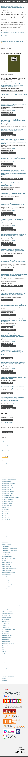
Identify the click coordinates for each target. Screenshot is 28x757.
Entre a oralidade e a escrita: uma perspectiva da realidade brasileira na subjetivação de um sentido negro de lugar (13, 236)
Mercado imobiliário (6, 603)
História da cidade (6, 564)
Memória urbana (5, 601)
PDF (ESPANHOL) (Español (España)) (12, 90)
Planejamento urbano (6, 639)
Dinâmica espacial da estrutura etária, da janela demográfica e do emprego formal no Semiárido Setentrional (13, 320)
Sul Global (4, 666)
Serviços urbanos (5, 662)
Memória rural (5, 599)
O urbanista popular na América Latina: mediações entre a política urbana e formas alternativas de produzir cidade (12, 85)
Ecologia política (5, 509)
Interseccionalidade (6, 586)
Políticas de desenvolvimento (8, 643)
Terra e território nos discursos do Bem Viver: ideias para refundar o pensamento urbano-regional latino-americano (12, 221)
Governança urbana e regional (8, 558)
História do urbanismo (6, 570)
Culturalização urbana (6, 481)
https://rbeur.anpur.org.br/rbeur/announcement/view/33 (13, 32)
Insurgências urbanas (6, 582)
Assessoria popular (6, 469)
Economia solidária (6, 519)
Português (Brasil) (6, 443)
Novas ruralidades (6, 621)
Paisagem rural (5, 625)
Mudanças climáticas (6, 617)
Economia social (5, 517)
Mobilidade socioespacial (7, 613)
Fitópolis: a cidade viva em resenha (10, 416)
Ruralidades (4, 653)
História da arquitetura (7, 562)
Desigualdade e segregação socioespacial (10, 497)
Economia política (6, 511)
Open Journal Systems (7, 450)
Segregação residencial (6, 657)
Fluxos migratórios (6, 552)
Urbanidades (4, 678)
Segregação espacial (6, 655)
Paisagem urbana (5, 627)
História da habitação (6, 566)
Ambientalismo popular (7, 465)
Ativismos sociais (5, 473)
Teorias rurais (5, 670)
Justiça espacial (5, 591)
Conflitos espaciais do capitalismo (9, 479)
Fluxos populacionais (6, 554)
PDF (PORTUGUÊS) (7, 112)
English (13, 110)
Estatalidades (5, 542)
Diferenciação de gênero (7, 503)
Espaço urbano (5, 538)
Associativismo (5, 471)
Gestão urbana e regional (7, 556)
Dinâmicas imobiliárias (7, 505)
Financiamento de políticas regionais (9, 548)
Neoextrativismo (5, 619)
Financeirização (5, 546)
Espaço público (5, 534)
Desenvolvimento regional (7, 487)
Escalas (3, 523)
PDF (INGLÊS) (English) (9, 114)
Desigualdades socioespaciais (8, 495)
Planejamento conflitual (7, 635)
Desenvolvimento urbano (7, 493)
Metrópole (4, 607)
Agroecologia (5, 463)
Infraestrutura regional (7, 574)
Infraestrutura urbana (6, 576)
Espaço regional (5, 536)
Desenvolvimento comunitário (8, 483)
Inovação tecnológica (6, 580)
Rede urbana (4, 651)
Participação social (6, 631)
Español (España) (6, 445)
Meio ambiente (5, 595)
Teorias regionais (5, 668)
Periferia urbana (5, 633)
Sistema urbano (5, 664)
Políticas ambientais (6, 641)
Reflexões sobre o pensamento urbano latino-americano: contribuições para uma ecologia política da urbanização (12, 204)
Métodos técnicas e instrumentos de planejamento (12, 605)
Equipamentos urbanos (7, 521)
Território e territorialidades (8, 676)
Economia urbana (5, 513)
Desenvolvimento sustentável (8, 491)
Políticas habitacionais (6, 645)
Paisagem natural (5, 623)
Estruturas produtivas (6, 544)
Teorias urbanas (5, 672)
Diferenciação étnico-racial (7, 501)
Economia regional (6, 515)
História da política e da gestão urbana (10, 568)
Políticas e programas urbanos (8, 649)
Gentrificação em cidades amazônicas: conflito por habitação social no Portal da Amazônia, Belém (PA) (13, 295)
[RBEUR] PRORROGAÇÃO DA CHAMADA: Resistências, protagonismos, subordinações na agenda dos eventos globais (12, 7)
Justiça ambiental (5, 588)
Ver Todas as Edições (7, 422)
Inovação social (5, 578)
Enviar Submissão (7, 432)
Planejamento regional (6, 637)
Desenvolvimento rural (7, 489)
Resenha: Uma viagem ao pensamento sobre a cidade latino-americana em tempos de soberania (13, 262)
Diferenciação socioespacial (7, 499)
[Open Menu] (1, 1)
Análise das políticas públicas (8, 467)
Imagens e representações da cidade (9, 572)
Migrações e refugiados (7, 611)
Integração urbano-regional (8, 584)
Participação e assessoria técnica (8, 629)
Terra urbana (5, 674)
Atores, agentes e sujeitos (7, 475)
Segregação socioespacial (7, 660)
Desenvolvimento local (7, 485)
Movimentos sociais (6, 615)
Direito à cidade (5, 507)
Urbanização (4, 680)
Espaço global (5, 528)
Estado (3, 540)
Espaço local (4, 525)
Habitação (4, 560)
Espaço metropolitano (6, 530)
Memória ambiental (6, 597)
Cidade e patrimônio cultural (8, 477)
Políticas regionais (6, 647)
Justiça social (4, 593)
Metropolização (5, 609)
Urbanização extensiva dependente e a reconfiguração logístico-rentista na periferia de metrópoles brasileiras (13, 184)
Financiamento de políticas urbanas (9, 550)
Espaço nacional (5, 532)
